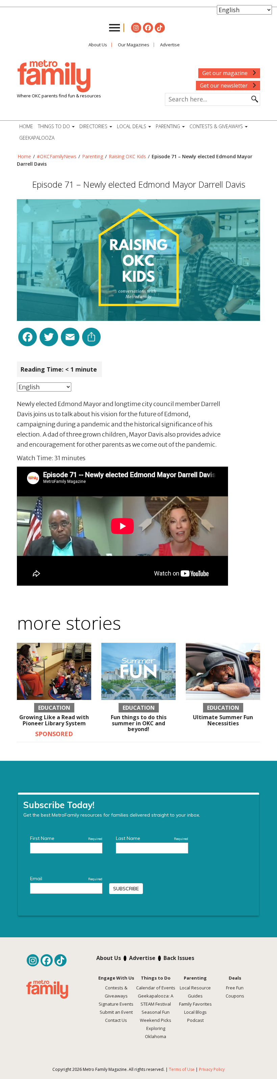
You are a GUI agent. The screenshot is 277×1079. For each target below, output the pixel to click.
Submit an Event (116, 1012)
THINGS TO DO (54, 126)
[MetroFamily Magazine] (54, 76)
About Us (98, 45)
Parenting (92, 156)
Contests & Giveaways (217, 126)
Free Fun (235, 988)
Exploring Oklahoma (155, 1032)
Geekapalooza (36, 138)
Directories (94, 126)
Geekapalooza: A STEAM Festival (155, 1000)
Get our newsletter (224, 85)
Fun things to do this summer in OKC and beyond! (139, 723)
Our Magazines (133, 45)
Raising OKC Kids (127, 156)
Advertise (170, 45)
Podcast (195, 1020)
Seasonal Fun (156, 1012)
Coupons (235, 996)
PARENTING (168, 126)
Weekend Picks (155, 1020)
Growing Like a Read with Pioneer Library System (54, 720)
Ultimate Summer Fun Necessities (223, 720)
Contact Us (116, 1020)
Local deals (132, 126)
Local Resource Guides (195, 992)
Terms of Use (182, 1069)
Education (54, 707)
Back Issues (178, 958)
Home (26, 126)
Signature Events (116, 1004)
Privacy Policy (212, 1069)
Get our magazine (225, 73)
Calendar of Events (155, 988)
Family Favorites (195, 1004)
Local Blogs (195, 1012)
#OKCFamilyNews (56, 156)
